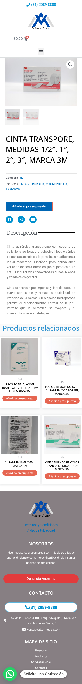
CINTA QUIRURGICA (31, 184)
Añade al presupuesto (29, 206)
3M (21, 177)
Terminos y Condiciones (41, 525)
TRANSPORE (14, 189)
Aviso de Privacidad (41, 530)
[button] (41, 51)
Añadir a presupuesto (19, 398)
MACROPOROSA (56, 184)
